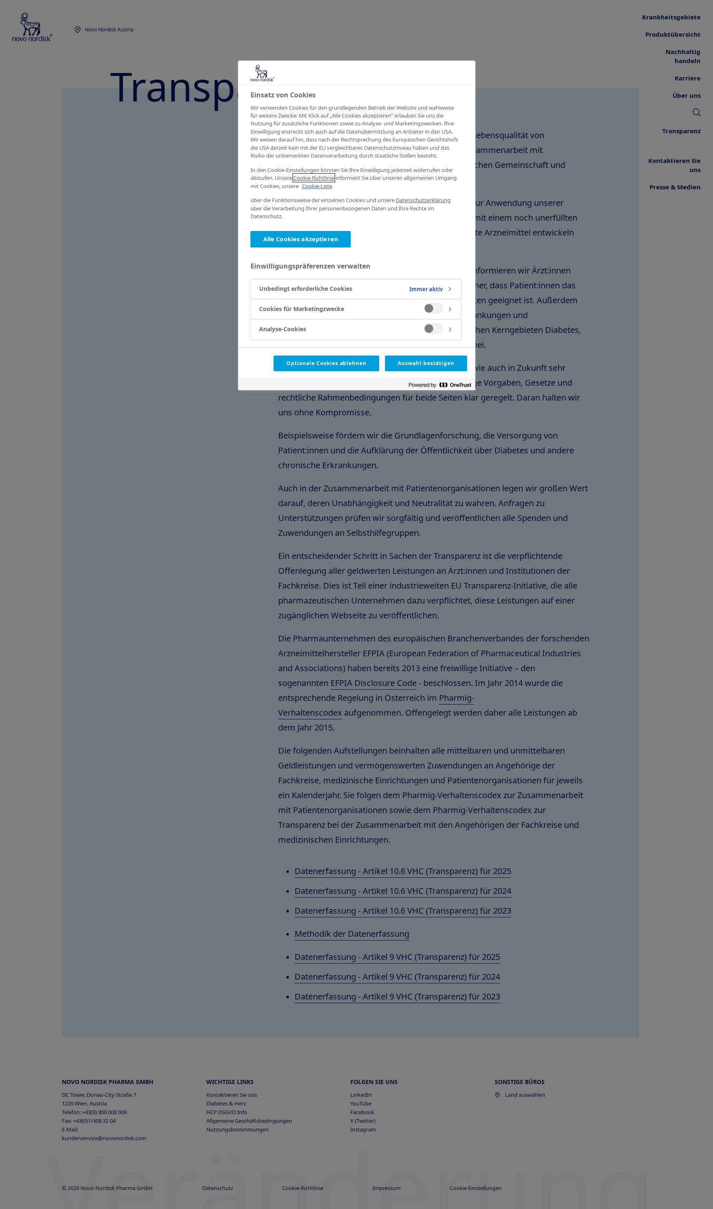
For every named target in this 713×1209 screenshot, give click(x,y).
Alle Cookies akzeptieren (300, 239)
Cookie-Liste (317, 186)
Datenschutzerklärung (423, 200)
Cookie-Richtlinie (313, 177)
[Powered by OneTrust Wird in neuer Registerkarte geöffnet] (439, 385)
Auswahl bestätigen (426, 363)
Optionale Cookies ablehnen (326, 363)
